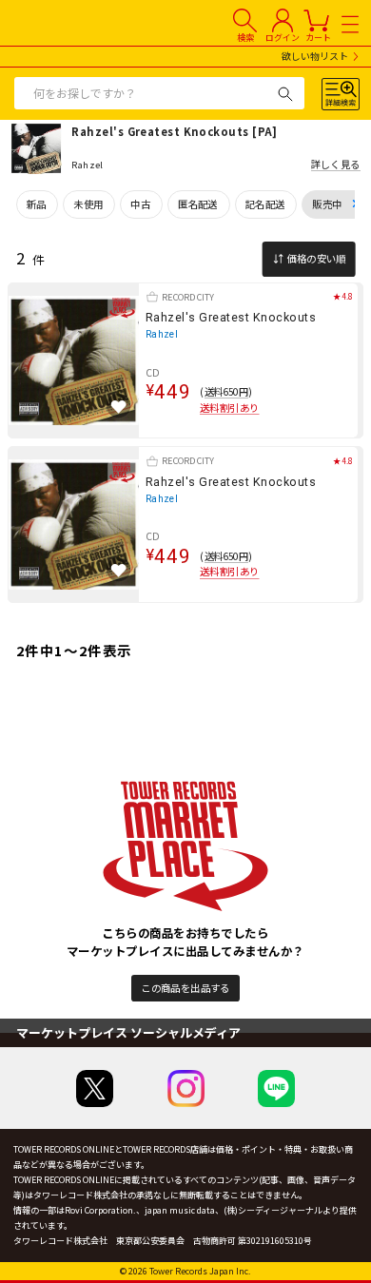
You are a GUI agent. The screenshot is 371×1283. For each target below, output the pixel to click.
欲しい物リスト (315, 56)
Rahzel (162, 334)
